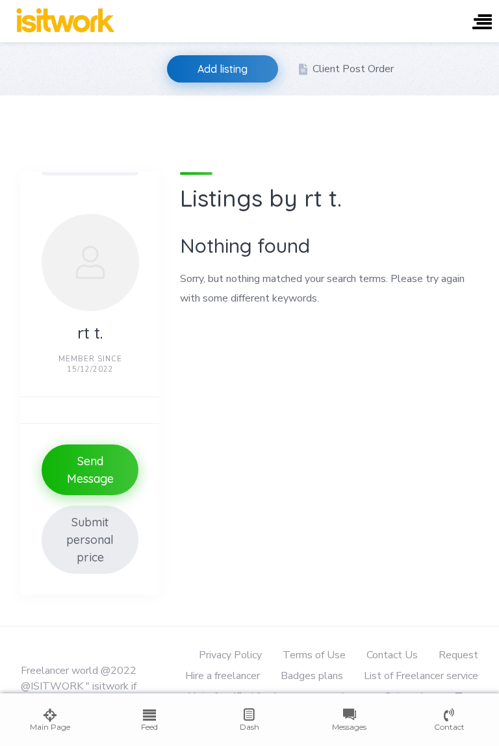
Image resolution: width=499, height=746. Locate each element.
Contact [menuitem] (449, 727)
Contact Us (392, 655)
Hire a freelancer (222, 676)
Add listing (223, 68)
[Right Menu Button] (482, 23)
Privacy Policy (230, 655)
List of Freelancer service (421, 676)
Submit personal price (90, 540)
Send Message (90, 470)
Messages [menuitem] (349, 727)
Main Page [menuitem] (50, 727)
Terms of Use (314, 655)
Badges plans (312, 676)
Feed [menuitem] (149, 727)
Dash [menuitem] (249, 727)
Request (458, 655)
